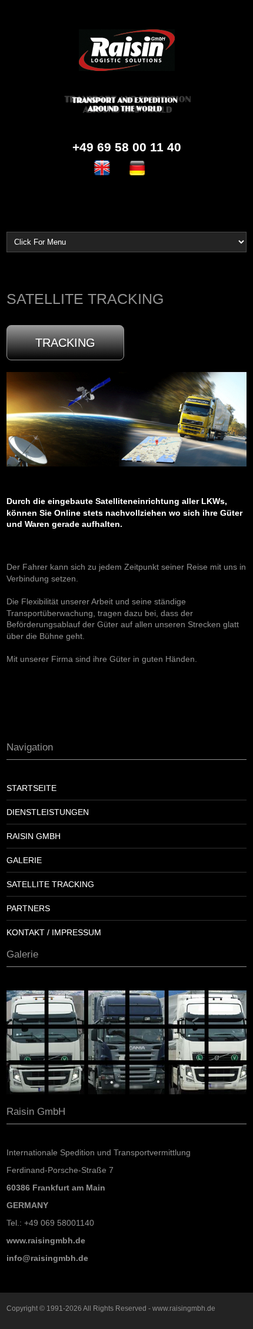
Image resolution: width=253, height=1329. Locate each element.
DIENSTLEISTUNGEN (47, 812)
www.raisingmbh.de (183, 1308)
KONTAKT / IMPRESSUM (53, 932)
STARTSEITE (31, 788)
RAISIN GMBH (33, 836)
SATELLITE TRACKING (50, 884)
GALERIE (24, 860)
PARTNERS (28, 908)
